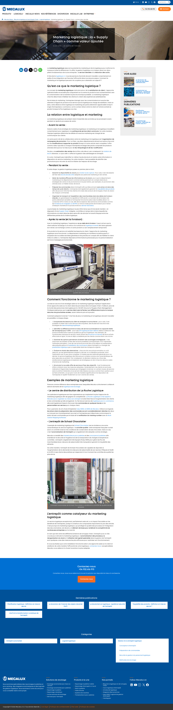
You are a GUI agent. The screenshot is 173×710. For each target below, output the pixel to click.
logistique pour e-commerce (103, 401)
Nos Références (48, 14)
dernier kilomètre (87, 205)
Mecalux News (32, 14)
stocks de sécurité (67, 174)
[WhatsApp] (35, 71)
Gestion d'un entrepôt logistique (130, 641)
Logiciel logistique (68, 641)
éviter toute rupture (87, 173)
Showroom (63, 14)
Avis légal (44, 707)
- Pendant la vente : (26, 95)
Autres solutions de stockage (56, 694)
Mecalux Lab (76, 14)
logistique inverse (92, 225)
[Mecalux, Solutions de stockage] (13, 11)
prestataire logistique (60, 347)
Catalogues (107, 698)
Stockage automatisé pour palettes (59, 688)
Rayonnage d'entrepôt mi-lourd (85, 686)
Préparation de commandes (129, 650)
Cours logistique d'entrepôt (112, 688)
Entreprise (89, 14)
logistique (71, 325)
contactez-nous (95, 546)
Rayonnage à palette (54, 690)
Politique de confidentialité (60, 707)
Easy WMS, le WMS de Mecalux (88, 409)
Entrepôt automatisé (14, 641)
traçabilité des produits (105, 189)
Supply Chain (64, 211)
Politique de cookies (87, 707)
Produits (6, 14)
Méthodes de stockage (127, 660)
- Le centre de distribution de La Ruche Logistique (30, 112)
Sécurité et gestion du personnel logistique (134, 655)
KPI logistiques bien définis (88, 330)
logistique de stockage (72, 386)
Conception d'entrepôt (127, 645)
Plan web (74, 707)
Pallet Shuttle (79, 690)
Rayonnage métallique (54, 692)
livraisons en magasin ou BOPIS (66, 203)
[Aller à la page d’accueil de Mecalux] (2, 19)
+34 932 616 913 (86, 569)
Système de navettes (82, 692)
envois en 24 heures (95, 334)
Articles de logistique (110, 690)
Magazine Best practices (111, 692)
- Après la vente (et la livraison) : (30, 97)
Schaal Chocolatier (81, 425)
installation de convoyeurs (77, 345)
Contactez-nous (86, 579)
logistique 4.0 (61, 76)
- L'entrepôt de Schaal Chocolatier (30, 115)
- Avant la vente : (25, 92)
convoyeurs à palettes (97, 435)
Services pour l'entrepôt (55, 696)
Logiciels (18, 14)
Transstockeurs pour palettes (84, 695)
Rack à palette (80, 688)
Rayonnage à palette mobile (84, 684)
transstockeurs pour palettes (74, 435)
